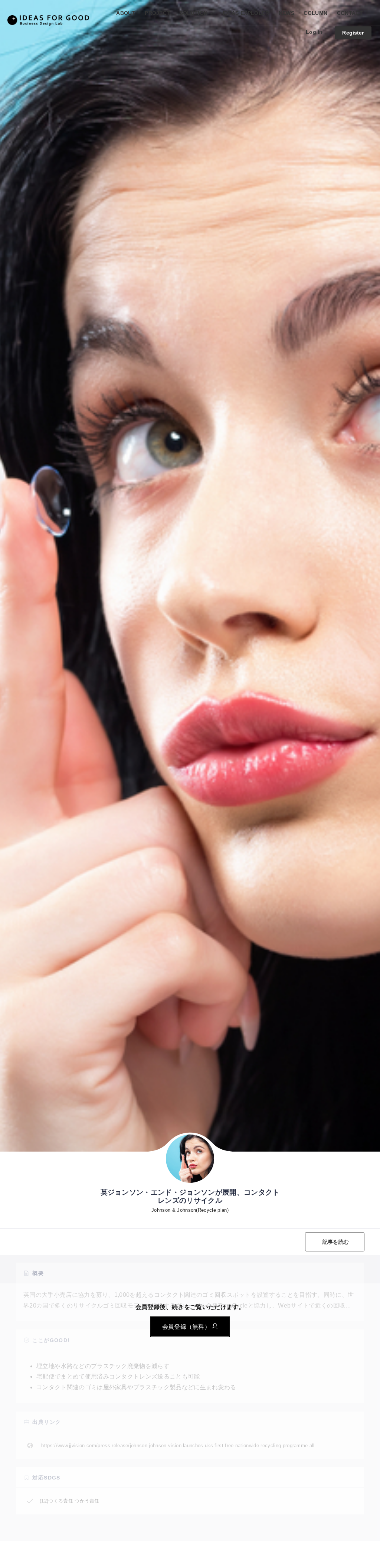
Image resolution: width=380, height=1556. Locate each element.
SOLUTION (194, 13)
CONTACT (350, 13)
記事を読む (335, 1241)
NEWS (286, 13)
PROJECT (157, 13)
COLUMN (315, 13)
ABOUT (125, 13)
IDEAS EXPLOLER (246, 13)
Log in (314, 32)
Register (353, 33)
